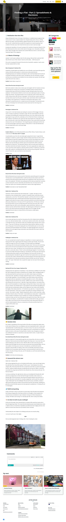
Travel (50, 40)
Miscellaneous (51, 42)
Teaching (44, 1)
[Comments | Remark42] (25, 464)
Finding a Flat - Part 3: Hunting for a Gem (28, 419)
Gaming (54, 40)
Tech (50, 38)
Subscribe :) (58, 1)
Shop (48, 1)
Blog (50, 1)
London (58, 38)
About (53, 1)
